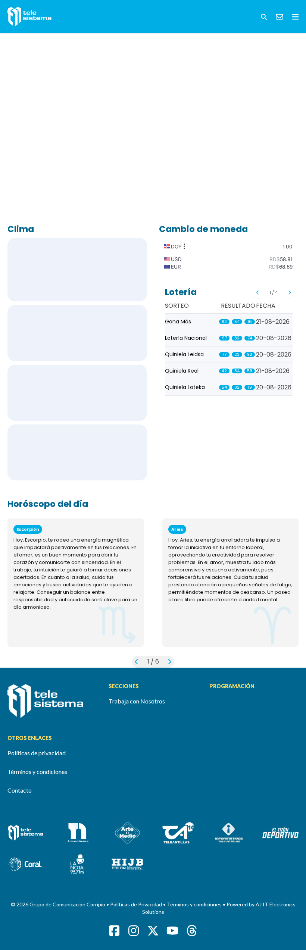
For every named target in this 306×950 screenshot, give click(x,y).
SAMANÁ (77, 452)
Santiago (77, 393)
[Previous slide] (258, 292)
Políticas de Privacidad (136, 904)
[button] (264, 17)
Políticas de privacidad (36, 752)
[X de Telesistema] (153, 931)
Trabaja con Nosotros (137, 701)
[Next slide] (289, 292)
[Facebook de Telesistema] (114, 931)
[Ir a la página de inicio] (52, 701)
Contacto (19, 790)
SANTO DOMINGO (77, 270)
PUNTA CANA (77, 333)
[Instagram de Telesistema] (134, 931)
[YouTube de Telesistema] (172, 931)
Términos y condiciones (37, 771)
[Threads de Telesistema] (192, 931)
